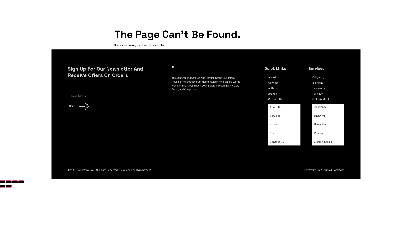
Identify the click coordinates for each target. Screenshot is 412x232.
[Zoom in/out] (2, 181)
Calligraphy (318, 77)
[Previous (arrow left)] (2, 186)
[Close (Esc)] (21, 181)
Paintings (317, 94)
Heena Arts (318, 88)
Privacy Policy (312, 170)
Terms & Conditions (333, 170)
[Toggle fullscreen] (9, 181)
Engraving (317, 83)
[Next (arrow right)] (9, 186)
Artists (272, 88)
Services (273, 82)
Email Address (77, 87)
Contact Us (275, 99)
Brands (272, 93)
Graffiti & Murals (321, 99)
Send (72, 106)
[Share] (15, 181)
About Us (274, 77)
